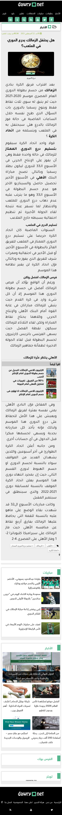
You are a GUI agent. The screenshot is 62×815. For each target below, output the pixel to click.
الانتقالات (31, 13)
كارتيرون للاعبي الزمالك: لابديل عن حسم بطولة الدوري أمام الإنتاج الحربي (26, 372)
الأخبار (57, 13)
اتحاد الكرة (53, 550)
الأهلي (41, 178)
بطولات (49, 13)
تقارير (21, 13)
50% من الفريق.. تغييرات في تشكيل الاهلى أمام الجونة (28, 382)
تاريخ (4, 13)
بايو (12, 13)
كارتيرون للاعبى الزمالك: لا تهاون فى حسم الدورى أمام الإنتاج (25, 392)
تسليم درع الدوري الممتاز (30, 149)
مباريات (40, 13)
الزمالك (51, 91)
